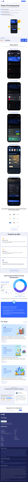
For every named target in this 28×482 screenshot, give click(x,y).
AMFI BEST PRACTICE (12, 466)
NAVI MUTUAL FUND (14, 453)
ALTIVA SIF (5, 459)
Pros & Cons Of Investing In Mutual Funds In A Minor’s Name (12, 377)
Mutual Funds (2, 438)
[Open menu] (26, 1)
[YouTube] (6, 426)
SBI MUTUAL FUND (8, 455)
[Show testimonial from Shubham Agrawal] (20, 402)
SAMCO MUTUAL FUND (3, 455)
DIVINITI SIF (18, 459)
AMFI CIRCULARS (16, 466)
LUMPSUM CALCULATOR (7, 462)
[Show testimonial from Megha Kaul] (21, 402)
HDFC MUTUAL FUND (17, 451)
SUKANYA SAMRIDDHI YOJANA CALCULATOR (20, 462)
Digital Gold (2, 439)
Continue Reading (4, 362)
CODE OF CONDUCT (3, 466)
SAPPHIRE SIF (8, 459)
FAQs (15, 434)
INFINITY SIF (23, 459)
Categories (2, 444)
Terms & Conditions (16, 439)
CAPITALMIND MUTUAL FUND (12, 450)
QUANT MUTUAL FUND (18, 454)
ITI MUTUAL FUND (19, 452)
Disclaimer (15, 437)
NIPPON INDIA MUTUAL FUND (19, 453)
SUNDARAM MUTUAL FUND (13, 455)
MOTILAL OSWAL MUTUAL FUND (7, 453)
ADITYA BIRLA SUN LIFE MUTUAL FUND (16, 449)
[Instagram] (1, 426)
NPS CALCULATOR (13, 462)
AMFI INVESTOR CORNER (21, 466)
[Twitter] (2, 426)
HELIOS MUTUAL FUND (22, 451)
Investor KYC (2, 445)
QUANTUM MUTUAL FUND (23, 454)
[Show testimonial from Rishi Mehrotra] (18, 402)
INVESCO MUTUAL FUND (14, 452)
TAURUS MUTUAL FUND (24, 455)
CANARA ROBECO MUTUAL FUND (4, 450)
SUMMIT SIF (15, 459)
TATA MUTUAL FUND (19, 455)
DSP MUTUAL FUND (17, 450)
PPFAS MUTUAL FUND (12, 454)
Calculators (2, 443)
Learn (15, 433)
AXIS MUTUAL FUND (23, 449)
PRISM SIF (21, 459)
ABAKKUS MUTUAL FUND (9, 449)
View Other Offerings (14, 270)
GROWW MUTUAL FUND (11, 451)
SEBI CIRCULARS (7, 466)
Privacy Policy (16, 438)
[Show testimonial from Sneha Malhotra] (22, 402)
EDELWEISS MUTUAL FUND (23, 450)
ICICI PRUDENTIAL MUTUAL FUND (7, 452)
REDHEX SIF (11, 459)
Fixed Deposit (2, 440)
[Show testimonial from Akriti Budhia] (19, 402)
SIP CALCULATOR (3, 462)
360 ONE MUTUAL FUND (3, 449)
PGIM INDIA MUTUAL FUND (7, 454)
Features (2, 437)
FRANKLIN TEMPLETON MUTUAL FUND (5, 451)
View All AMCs (14, 229)
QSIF (25, 459)
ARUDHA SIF (2, 459)
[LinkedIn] (5, 426)
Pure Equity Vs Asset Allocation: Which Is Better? (10, 357)
